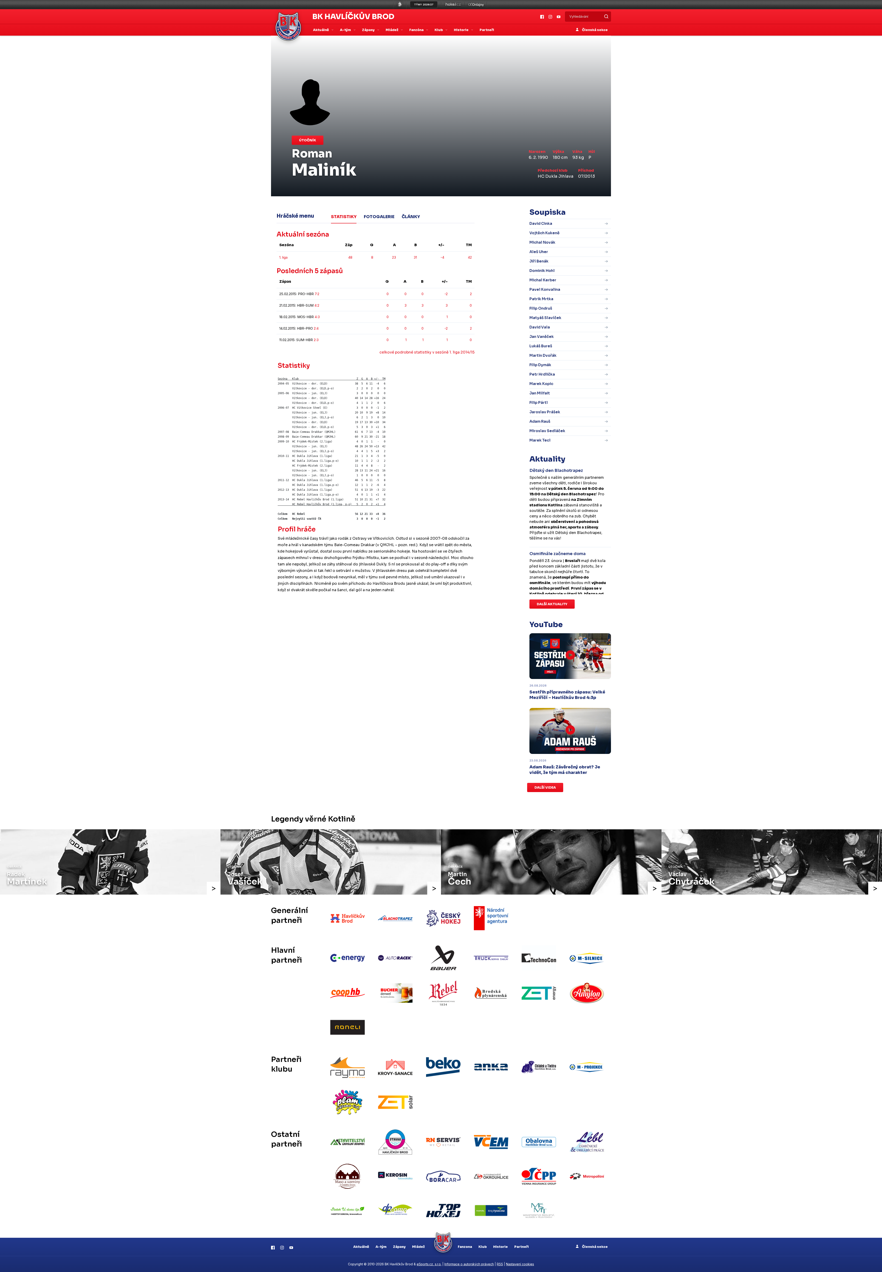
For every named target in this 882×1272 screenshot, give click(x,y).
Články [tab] (411, 216)
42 (470, 257)
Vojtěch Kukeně (544, 233)
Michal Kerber (542, 280)
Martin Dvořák (543, 355)
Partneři (487, 30)
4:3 (317, 317)
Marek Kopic (541, 383)
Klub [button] (439, 30)
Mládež (418, 1247)
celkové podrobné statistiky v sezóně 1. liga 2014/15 (427, 352)
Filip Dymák (540, 364)
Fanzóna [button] (416, 30)
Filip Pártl (538, 402)
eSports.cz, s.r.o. (429, 1264)
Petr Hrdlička (542, 374)
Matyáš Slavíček (545, 317)
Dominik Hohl (542, 270)
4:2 (316, 305)
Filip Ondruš (540, 308)
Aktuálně (361, 1247)
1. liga (283, 257)
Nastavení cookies (520, 1264)
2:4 (316, 328)
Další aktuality (552, 604)
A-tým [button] (346, 30)
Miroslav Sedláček (547, 430)
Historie (500, 1247)
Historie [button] (461, 30)
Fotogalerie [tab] (379, 216)
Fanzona (465, 1247)
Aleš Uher (538, 251)
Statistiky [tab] (343, 216)
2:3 (316, 340)
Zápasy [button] (368, 30)
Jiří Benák (538, 261)
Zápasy (399, 1247)
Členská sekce (594, 30)
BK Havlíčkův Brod (353, 16)
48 (350, 257)
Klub (482, 1247)
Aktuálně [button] (321, 30)
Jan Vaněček (541, 336)
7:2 (317, 294)
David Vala (539, 327)
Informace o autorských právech (469, 1264)
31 (415, 257)
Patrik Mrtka (541, 299)
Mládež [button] (392, 30)
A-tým (381, 1247)
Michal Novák (542, 242)
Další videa (545, 787)
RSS (500, 1264)
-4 (442, 257)
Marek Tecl (540, 440)
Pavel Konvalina (544, 289)
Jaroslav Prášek (544, 412)
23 (394, 257)
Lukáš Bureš (540, 346)
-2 (446, 294)
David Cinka (540, 223)
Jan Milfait (539, 393)
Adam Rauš (539, 421)
